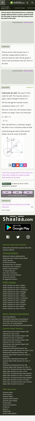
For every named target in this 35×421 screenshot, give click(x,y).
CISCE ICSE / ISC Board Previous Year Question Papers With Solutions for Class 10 (17, 383)
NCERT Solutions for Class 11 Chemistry (15, 298)
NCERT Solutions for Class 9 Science (14, 308)
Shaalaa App (7, 411)
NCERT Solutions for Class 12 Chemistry (15, 289)
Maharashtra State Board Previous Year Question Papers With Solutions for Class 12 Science (16, 361)
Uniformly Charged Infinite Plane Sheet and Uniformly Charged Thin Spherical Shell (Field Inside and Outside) (17, 175)
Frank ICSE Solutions (9, 277)
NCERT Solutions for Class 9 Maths (13, 306)
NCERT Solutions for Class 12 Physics (14, 287)
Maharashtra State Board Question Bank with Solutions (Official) (17, 249)
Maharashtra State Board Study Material (15, 319)
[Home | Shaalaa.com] (11, 2)
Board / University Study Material (16, 314)
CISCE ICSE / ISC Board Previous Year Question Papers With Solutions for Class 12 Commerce (17, 374)
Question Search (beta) (10, 401)
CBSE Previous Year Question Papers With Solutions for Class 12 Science (16, 341)
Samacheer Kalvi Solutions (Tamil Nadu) (15, 258)
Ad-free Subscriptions (9, 413)
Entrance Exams (8, 392)
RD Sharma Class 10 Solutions (12, 264)
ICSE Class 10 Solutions (10, 273)
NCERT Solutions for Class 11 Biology (14, 300)
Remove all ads (28, 22)
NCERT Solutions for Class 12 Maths (14, 285)
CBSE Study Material (9, 317)
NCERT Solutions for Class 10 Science (14, 304)
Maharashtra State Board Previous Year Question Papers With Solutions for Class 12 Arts (18, 349)
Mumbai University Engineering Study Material (17, 325)
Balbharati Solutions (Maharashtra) (14, 256)
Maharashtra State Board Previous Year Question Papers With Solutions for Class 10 (16, 366)
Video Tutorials (7, 394)
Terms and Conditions (10, 405)
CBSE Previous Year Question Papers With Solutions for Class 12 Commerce (16, 337)
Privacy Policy (7, 403)
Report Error (7, 184)
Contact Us (6, 407)
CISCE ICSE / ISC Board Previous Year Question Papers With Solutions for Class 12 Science (17, 379)
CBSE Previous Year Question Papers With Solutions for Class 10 (16, 345)
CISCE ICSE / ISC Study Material (12, 323)
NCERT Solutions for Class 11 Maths (14, 294)
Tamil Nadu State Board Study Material (15, 321)
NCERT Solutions (8, 260)
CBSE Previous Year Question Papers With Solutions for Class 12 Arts (16, 332)
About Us (5, 409)
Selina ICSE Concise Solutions (12, 275)
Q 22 (17, 192)
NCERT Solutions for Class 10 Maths (14, 302)
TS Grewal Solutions (9, 271)
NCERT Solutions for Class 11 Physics (14, 296)
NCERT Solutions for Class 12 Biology (14, 292)
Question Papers (8, 396)
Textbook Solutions (10, 253)
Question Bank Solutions (10, 399)
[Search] (32, 2)
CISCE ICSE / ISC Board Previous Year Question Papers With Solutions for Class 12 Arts (17, 370)
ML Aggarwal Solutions (10, 279)
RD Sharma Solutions (9, 262)
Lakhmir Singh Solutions (10, 269)
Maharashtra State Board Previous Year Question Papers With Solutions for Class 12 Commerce (16, 355)
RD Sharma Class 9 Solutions (12, 266)
